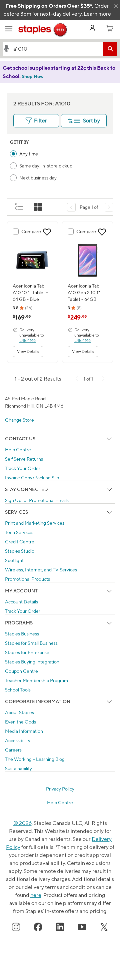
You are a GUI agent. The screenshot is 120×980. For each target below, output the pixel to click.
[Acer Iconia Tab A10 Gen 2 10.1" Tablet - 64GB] (87, 260)
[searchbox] (56, 49)
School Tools (18, 689)
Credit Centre (19, 541)
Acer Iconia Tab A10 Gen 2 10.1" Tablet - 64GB (84, 292)
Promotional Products (27, 579)
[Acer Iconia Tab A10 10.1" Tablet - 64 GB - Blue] (32, 260)
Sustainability (18, 768)
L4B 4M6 (27, 340)
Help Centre (18, 449)
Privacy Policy (60, 789)
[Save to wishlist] (47, 232)
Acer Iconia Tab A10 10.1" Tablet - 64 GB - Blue (30, 292)
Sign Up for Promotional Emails (37, 500)
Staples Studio (19, 551)
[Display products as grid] (38, 207)
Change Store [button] (19, 420)
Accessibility (17, 740)
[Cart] (110, 29)
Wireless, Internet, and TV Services (41, 569)
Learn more (97, 14)
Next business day (38, 177)
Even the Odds (20, 721)
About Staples (19, 712)
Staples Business (22, 633)
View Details (28, 351)
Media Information (24, 731)
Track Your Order (22, 468)
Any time (28, 153)
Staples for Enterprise (27, 652)
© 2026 (22, 823)
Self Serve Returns (24, 459)
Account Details (21, 601)
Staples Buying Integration (32, 661)
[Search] (110, 49)
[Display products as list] (19, 207)
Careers (13, 750)
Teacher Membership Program (36, 680)
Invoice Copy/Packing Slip (32, 477)
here (35, 895)
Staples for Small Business (31, 643)
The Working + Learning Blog (35, 759)
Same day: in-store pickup (45, 165)
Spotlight (14, 560)
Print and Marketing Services (34, 523)
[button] (6, 48)
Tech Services (19, 532)
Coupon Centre (21, 671)
